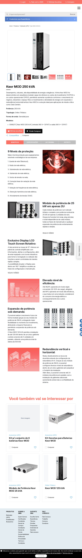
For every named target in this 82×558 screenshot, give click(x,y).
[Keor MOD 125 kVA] (61, 468)
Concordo (41, 556)
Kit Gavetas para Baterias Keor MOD (58, 439)
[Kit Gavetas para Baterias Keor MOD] (61, 418)
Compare (70, 2)
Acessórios (9, 522)
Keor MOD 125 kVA (55, 488)
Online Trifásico (50, 485)
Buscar (72, 14)
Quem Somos (22, 517)
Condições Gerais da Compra (21, 523)
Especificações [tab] (32, 142)
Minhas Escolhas (55, 2)
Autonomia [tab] (50, 142)
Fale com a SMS (37, 2)
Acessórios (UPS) (15, 435)
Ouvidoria (45, 523)
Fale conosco (34, 532)
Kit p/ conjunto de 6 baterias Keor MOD (19, 439)
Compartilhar (14, 135)
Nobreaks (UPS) (24, 26)
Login (23, 2)
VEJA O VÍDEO (48, 233)
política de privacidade (53, 553)
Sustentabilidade (23, 534)
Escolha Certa (34, 517)
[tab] (11, 77)
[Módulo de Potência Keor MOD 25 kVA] (25, 468)
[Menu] (78, 8)
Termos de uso (67, 553)
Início (10, 26)
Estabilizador (10, 519)
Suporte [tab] (67, 142)
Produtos (16, 26)
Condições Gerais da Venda (21, 530)
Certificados (22, 519)
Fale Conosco (46, 517)
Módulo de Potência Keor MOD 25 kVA (22, 489)
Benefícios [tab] (15, 142)
